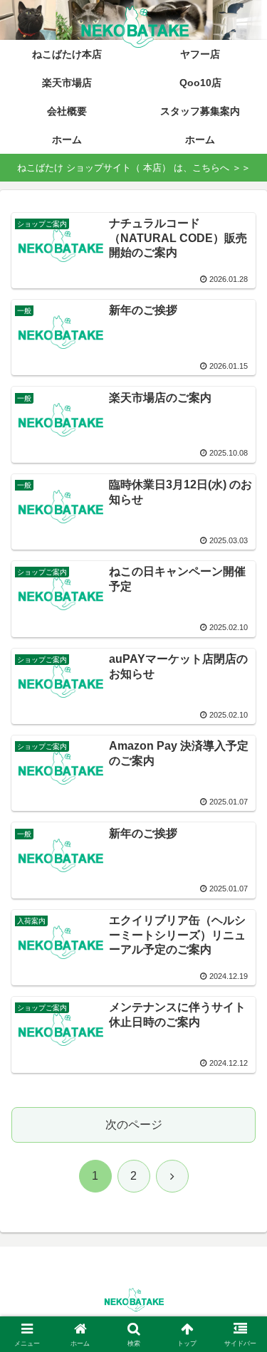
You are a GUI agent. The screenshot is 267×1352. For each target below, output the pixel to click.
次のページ (133, 1124)
